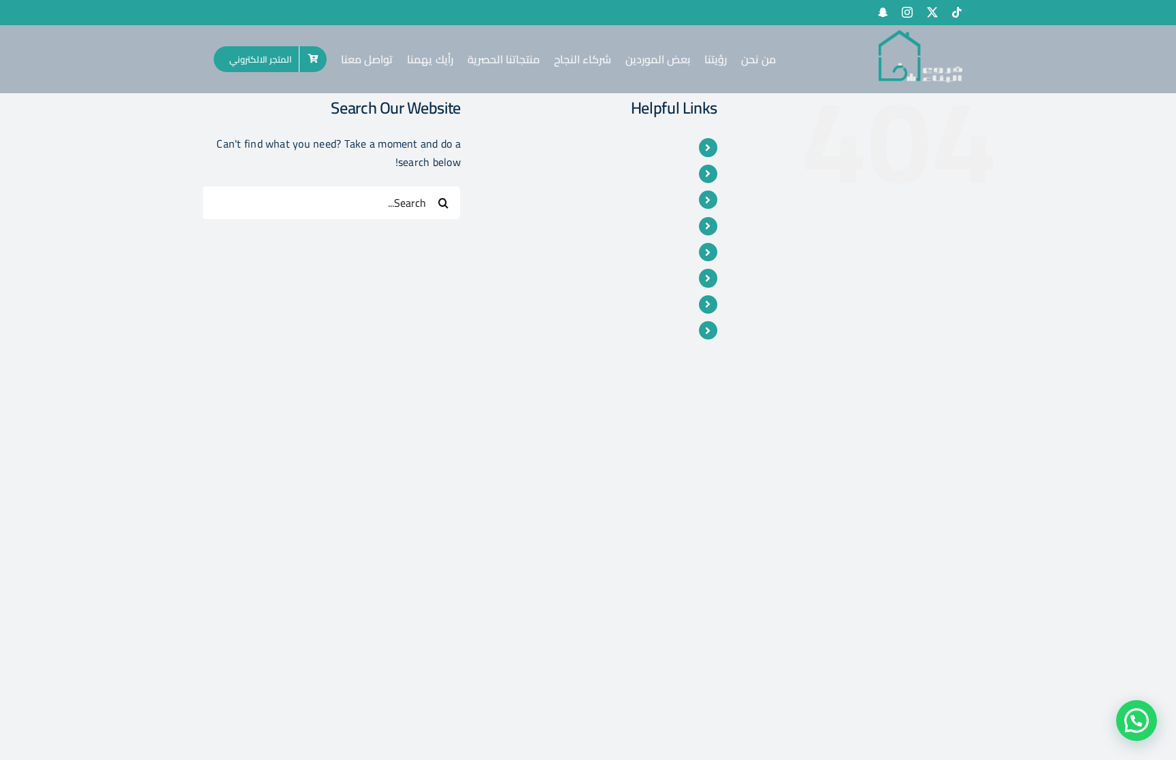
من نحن (674, 147)
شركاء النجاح (662, 226)
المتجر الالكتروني (654, 330)
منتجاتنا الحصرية (656, 252)
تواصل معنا (665, 304)
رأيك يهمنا (669, 277)
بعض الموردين (659, 199)
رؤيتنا (680, 173)
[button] (1136, 720)
